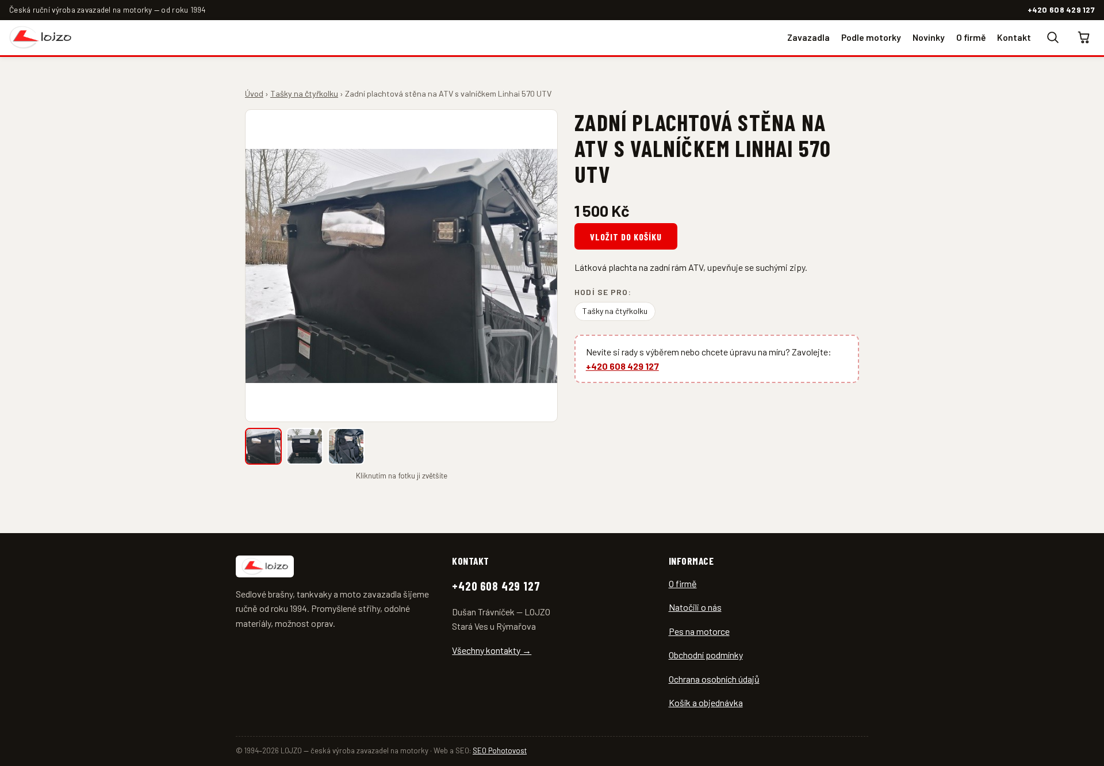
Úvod (254, 93)
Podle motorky (871, 36)
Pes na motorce (699, 631)
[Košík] (1084, 37)
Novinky (929, 36)
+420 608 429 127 (1061, 9)
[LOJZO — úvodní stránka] (40, 37)
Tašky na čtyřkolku (304, 93)
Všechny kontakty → (491, 650)
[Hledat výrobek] (1052, 37)
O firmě (971, 36)
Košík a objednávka (706, 702)
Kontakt (1014, 36)
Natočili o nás (695, 607)
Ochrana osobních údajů (714, 678)
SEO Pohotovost (500, 750)
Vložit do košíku (625, 236)
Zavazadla (808, 36)
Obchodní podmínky (706, 654)
